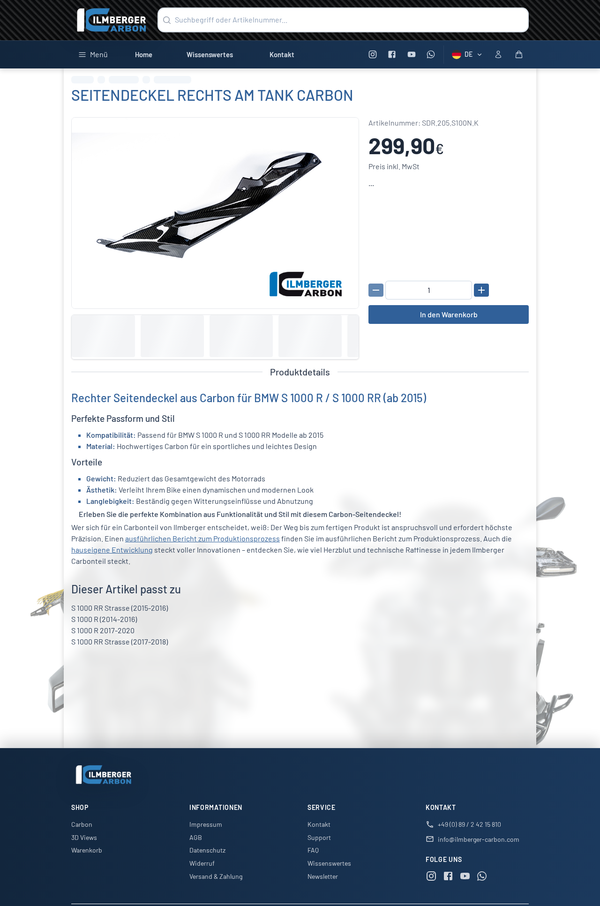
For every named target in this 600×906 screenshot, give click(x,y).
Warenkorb (86, 850)
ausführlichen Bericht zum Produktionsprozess (202, 538)
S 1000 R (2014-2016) (104, 618)
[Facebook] (392, 54)
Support (319, 837)
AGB (195, 837)
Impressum (205, 824)
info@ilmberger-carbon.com (478, 839)
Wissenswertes (210, 54)
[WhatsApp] (431, 54)
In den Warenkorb (449, 314)
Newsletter (323, 876)
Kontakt (282, 54)
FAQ (313, 850)
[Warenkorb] (519, 54)
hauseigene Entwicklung (112, 549)
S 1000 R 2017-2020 (103, 630)
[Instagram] (372, 54)
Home (143, 54)
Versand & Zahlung (215, 876)
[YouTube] (411, 54)
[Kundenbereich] (498, 54)
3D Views (84, 837)
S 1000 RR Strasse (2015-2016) (119, 607)
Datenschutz (207, 850)
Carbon (81, 824)
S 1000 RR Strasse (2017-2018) (119, 641)
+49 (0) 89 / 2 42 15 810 (469, 824)
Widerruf (202, 863)
